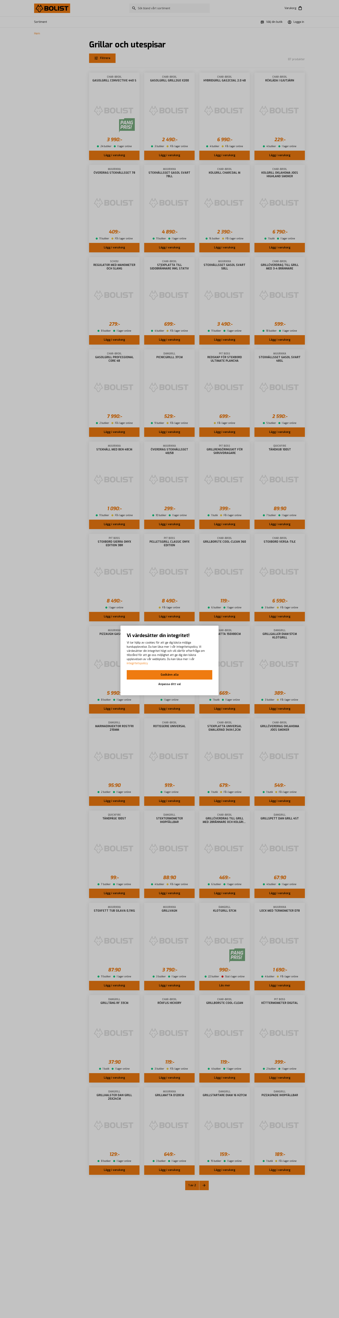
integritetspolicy (137, 663)
